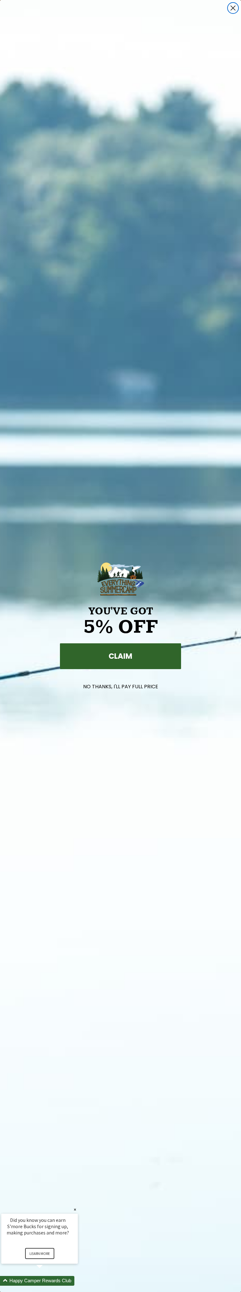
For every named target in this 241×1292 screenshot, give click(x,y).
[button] (47, 1281)
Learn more (39, 1253)
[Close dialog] (233, 8)
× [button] (75, 1209)
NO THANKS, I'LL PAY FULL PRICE (120, 686)
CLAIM (120, 656)
